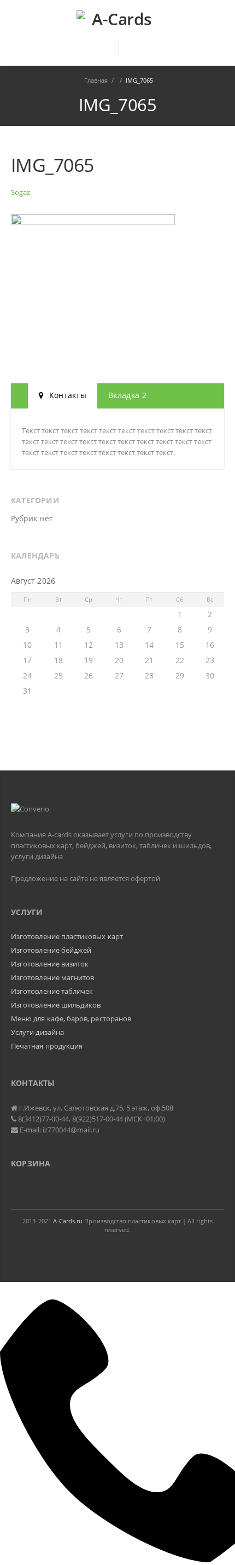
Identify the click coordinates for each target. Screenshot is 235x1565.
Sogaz (20, 192)
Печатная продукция (47, 1046)
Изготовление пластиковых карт (67, 936)
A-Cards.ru (68, 1221)
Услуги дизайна (37, 1032)
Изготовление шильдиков (56, 1005)
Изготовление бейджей (51, 950)
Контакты (66, 395)
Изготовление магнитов (52, 977)
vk (118, 1251)
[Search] (134, 47)
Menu (102, 52)
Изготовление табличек (52, 991)
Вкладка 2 (127, 395)
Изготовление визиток (50, 964)
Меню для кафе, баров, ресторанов (71, 1018)
